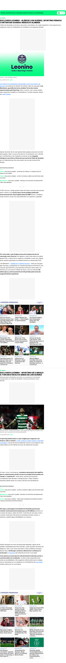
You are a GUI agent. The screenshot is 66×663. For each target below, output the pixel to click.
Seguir (62, 12)
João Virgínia (6, 94)
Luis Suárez (39, 562)
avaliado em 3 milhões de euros (20, 263)
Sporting (12, 553)
